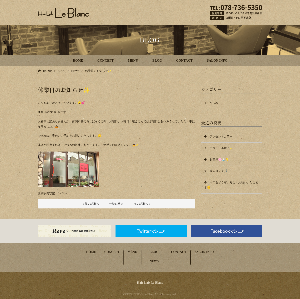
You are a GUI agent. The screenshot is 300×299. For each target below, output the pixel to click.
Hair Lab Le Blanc (150, 282)
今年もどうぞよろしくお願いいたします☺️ (231, 185)
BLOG (157, 60)
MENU (133, 60)
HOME (78, 60)
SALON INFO (217, 60)
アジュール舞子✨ (221, 148)
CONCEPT (105, 60)
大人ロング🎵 (218, 171)
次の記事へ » (142, 203)
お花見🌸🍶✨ (219, 159)
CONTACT (184, 60)
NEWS (75, 70)
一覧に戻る (116, 203)
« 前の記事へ (90, 203)
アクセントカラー (221, 136)
